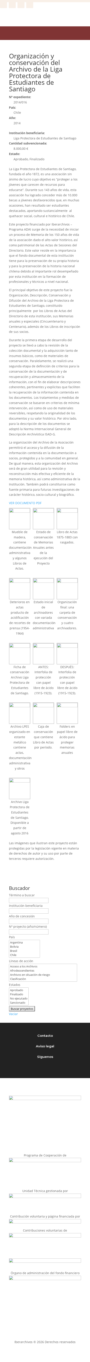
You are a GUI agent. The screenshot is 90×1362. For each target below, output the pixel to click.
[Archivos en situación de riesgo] (43, 975)
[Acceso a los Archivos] (43, 966)
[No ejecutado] (19, 998)
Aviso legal (45, 1046)
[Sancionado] (19, 1003)
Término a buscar (22, 895)
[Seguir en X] (20, 4)
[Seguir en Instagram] (12, 4)
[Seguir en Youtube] (29, 4)
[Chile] (24, 955)
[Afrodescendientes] (43, 971)
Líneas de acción (21, 961)
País (12, 937)
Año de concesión (22, 916)
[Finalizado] (19, 994)
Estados (14, 985)
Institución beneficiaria (26, 906)
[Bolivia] (24, 947)
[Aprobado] (19, 990)
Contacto (45, 1036)
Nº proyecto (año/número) (28, 926)
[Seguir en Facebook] (3, 4)
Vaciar (13, 1014)
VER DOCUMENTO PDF (25, 503)
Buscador (19, 888)
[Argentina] (24, 942)
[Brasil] (24, 951)
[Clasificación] (43, 979)
